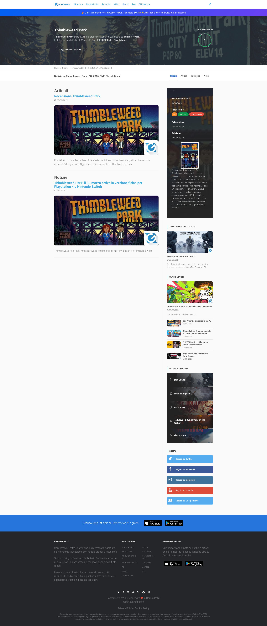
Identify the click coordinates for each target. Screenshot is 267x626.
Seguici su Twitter (183, 459)
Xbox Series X (127, 552)
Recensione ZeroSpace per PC (181, 256)
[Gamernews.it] (62, 4)
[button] (153, 523)
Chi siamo (143, 4)
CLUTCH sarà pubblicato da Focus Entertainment (195, 343)
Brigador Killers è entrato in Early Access (195, 354)
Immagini (195, 76)
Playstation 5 (128, 547)
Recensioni (91, 4)
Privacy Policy (125, 608)
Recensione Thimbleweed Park (77, 96)
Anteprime (147, 563)
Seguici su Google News (186, 501)
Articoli (105, 4)
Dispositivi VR (127, 576)
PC (123, 567)
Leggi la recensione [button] (69, 49)
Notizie (77, 4)
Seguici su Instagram (185, 480)
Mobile (125, 571)
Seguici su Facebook (185, 469)
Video (116, 4)
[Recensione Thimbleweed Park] (106, 130)
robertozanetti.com (133, 601)
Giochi (125, 4)
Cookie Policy (142, 608)
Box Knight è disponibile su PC (197, 321)
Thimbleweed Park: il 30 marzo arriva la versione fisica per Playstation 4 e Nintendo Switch (98, 184)
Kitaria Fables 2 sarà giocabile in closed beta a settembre (197, 332)
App (133, 4)
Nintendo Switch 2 (129, 557)
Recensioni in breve (148, 557)
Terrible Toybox (178, 126)
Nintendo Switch (129, 563)
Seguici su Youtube (184, 490)
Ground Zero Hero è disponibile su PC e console (189, 306)
